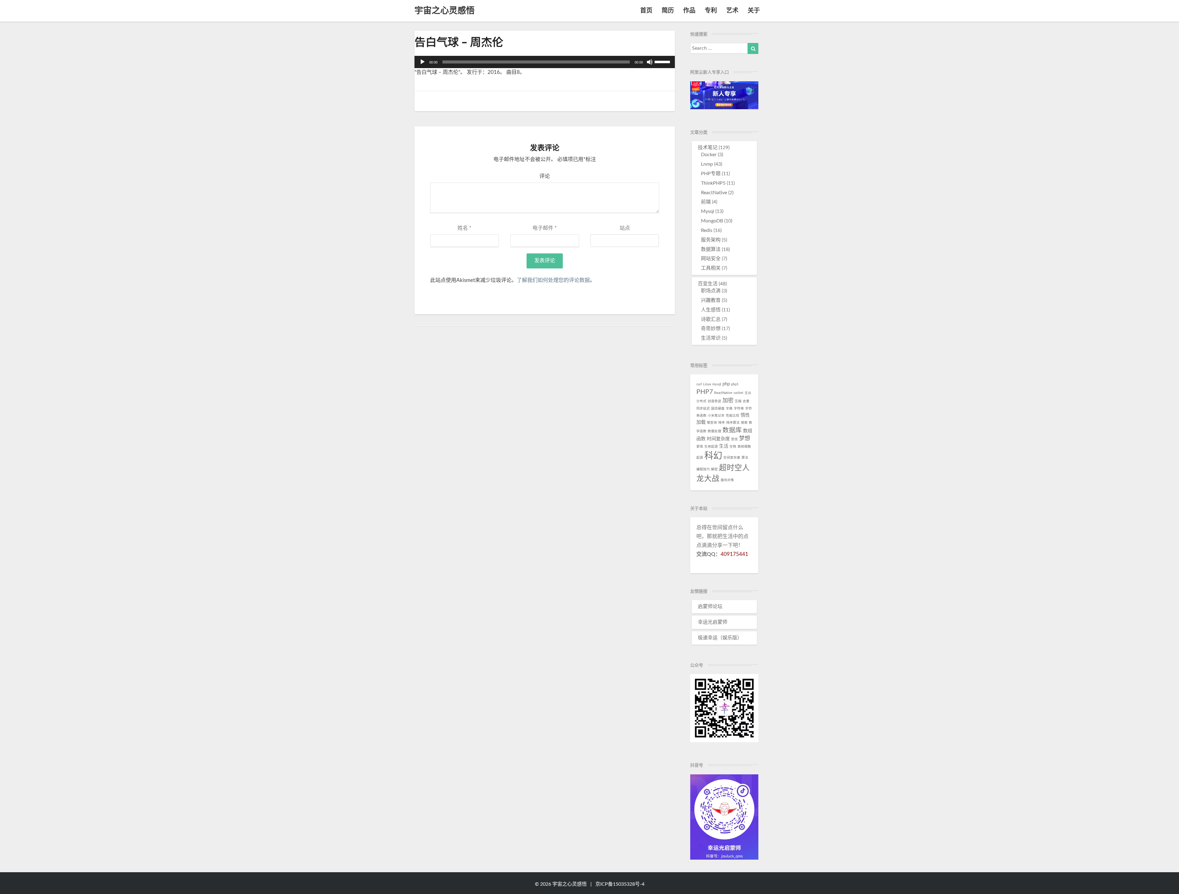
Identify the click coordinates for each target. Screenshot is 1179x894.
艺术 (732, 11)
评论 (544, 176)
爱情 (699, 446)
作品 (689, 11)
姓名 (464, 228)
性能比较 (732, 415)
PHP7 (704, 392)
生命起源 (711, 446)
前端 (706, 201)
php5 (734, 384)
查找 (734, 439)
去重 (746, 401)
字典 (729, 408)
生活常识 (711, 338)
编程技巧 (703, 469)
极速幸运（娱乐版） (720, 637)
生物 (733, 446)
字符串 (739, 408)
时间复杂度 (718, 439)
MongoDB (712, 220)
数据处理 (714, 431)
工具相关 (711, 268)
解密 (714, 469)
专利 (711, 11)
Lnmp (707, 164)
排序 (721, 422)
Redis (706, 230)
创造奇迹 (714, 401)
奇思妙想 (711, 328)
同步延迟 (703, 408)
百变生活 (708, 283)
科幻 (713, 455)
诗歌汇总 (711, 319)
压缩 (738, 401)
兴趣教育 (711, 300)
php (726, 384)
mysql (716, 384)
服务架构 (711, 239)
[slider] (663, 61)
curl (699, 384)
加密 (727, 400)
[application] (544, 62)
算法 (744, 457)
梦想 (744, 438)
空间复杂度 (731, 457)
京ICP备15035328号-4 (619, 884)
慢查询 (712, 422)
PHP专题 (711, 173)
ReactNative (714, 192)
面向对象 (727, 480)
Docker (709, 154)
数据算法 (711, 249)
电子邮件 (544, 228)
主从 (748, 393)
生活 (723, 446)
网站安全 (711, 258)
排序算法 (733, 422)
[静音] (650, 62)
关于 (754, 11)
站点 (625, 228)
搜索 (744, 422)
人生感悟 (711, 309)
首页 (646, 11)
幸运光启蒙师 (712, 622)
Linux (707, 384)
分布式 (701, 401)
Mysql (707, 211)
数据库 (732, 430)
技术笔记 (708, 147)
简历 (668, 11)
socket (738, 393)
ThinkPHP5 (713, 183)
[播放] (422, 62)
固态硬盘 (718, 408)
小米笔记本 (716, 415)
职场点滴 (711, 290)
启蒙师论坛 (710, 606)
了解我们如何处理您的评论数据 (553, 280)
